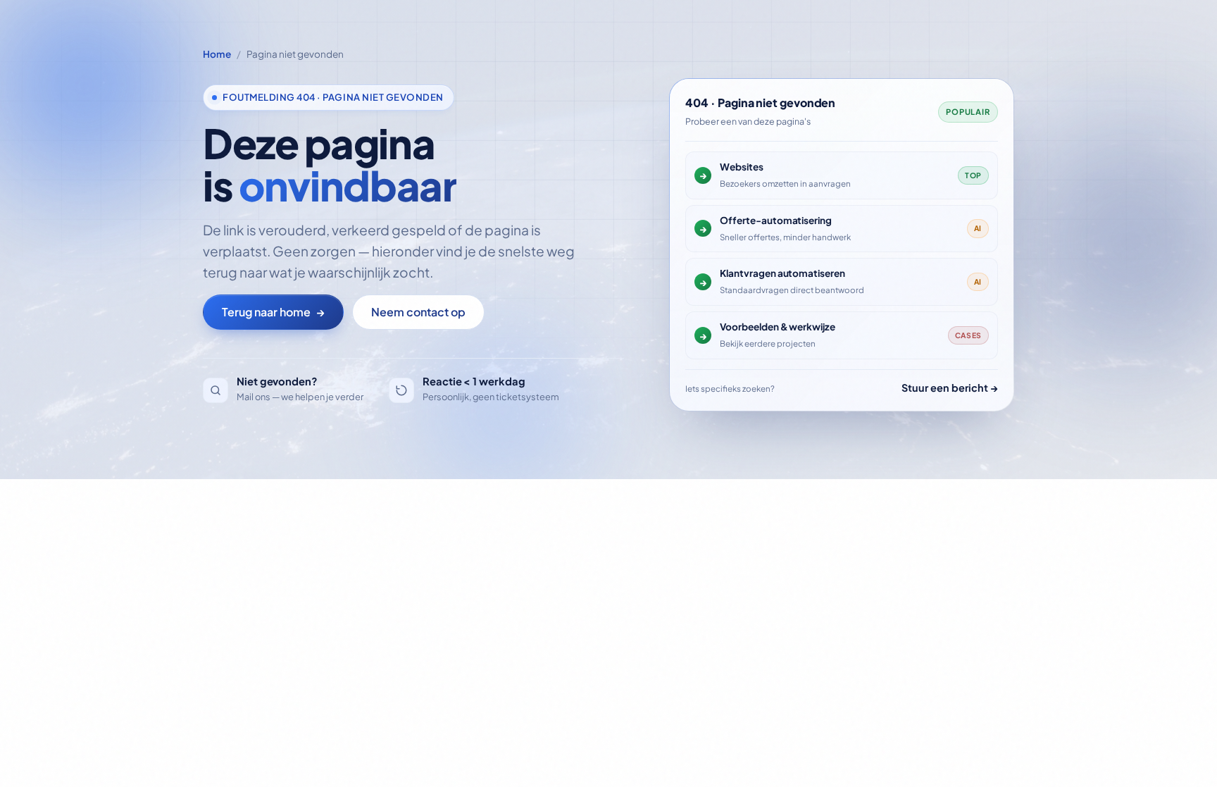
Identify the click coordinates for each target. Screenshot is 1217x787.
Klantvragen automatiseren (782, 273)
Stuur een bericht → (949, 387)
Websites (741, 167)
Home (217, 54)
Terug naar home (273, 311)
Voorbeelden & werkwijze (777, 327)
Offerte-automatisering (776, 220)
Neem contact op (418, 311)
